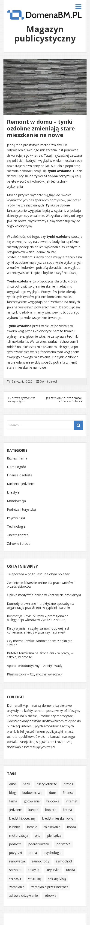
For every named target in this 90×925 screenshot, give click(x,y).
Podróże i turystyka (21, 509)
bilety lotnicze (47, 784)
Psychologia (16, 518)
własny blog (57, 878)
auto (12, 784)
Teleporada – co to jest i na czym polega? (38, 574)
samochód (64, 861)
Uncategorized (18, 535)
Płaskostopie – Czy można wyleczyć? (34, 674)
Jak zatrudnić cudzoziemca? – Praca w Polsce (64, 399)
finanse (68, 792)
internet (72, 801)
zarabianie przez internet (49, 887)
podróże (15, 844)
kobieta (50, 810)
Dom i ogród (48, 381)
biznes (68, 784)
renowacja (17, 861)
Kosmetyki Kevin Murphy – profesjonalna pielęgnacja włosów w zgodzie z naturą (37, 618)
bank (26, 784)
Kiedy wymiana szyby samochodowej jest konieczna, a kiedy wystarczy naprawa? (38, 630)
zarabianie (16, 887)
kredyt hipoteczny (22, 818)
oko (38, 835)
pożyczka (63, 844)
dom (52, 792)
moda (71, 827)
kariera (33, 810)
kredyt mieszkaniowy (57, 818)
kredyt (67, 810)
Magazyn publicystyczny (45, 33)
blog (12, 792)
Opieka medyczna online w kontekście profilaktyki (44, 595)
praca (33, 852)
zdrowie (50, 895)
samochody (40, 861)
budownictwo (32, 792)
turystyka (53, 870)
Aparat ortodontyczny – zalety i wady (34, 665)
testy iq (33, 870)
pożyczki (15, 852)
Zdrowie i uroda (18, 543)
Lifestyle (13, 492)
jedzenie (15, 810)
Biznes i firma (17, 458)
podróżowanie (39, 844)
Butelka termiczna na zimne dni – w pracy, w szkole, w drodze (40, 655)
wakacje (15, 878)
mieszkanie (52, 827)
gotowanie (32, 801)
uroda (70, 870)
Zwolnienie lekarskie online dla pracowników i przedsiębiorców (41, 584)
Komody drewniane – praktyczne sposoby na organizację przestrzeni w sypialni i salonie (40, 605)
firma (13, 801)
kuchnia (15, 827)
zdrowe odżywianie (23, 895)
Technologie (16, 526)
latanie (32, 827)
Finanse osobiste (19, 475)
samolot (15, 870)
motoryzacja (18, 835)
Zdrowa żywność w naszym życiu (21, 399)
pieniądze (54, 835)
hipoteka (52, 801)
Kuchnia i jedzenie (20, 484)
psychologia (52, 852)
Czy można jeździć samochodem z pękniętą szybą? (39, 643)
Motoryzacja (16, 501)
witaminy (35, 878)
